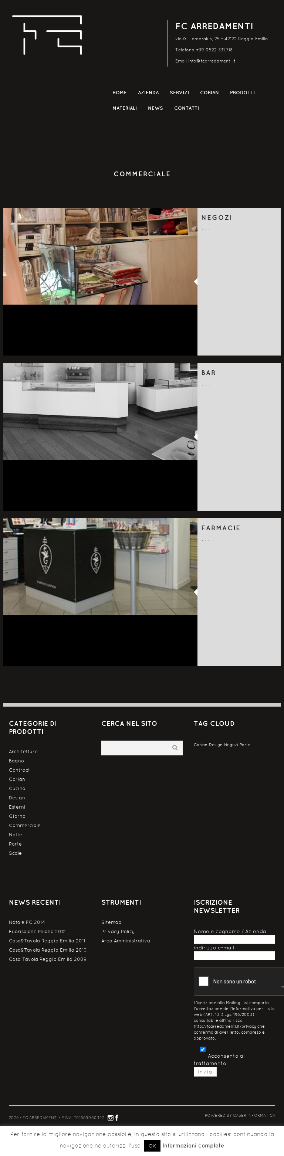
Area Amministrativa (125, 940)
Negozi (216, 217)
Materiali (124, 108)
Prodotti (242, 92)
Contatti (186, 108)
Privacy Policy (118, 931)
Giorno (17, 816)
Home (119, 92)
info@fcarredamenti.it (212, 61)
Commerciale (25, 825)
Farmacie (221, 528)
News (155, 108)
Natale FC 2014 (27, 922)
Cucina (17, 788)
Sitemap (111, 922)
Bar (208, 373)
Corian (209, 92)
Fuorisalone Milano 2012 (37, 931)
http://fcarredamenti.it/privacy (225, 1026)
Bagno (16, 761)
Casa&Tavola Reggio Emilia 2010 (48, 950)
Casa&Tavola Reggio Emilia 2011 (47, 940)
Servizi (179, 92)
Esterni (17, 807)
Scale (15, 853)
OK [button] (152, 1146)
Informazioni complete (193, 1145)
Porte (15, 844)
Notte (15, 834)
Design (17, 797)
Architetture (23, 751)
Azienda (148, 92)
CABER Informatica (254, 1115)
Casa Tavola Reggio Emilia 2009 (48, 959)
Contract (19, 770)
